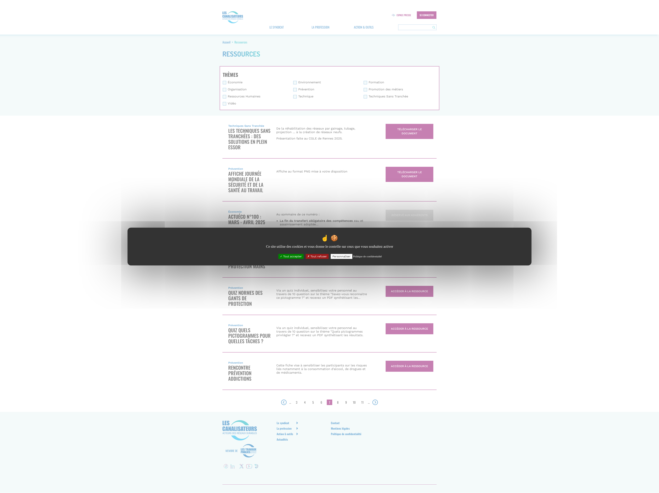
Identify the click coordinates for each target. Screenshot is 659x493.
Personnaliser (341, 256)
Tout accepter (292, 256)
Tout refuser (318, 256)
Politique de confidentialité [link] (367, 256)
